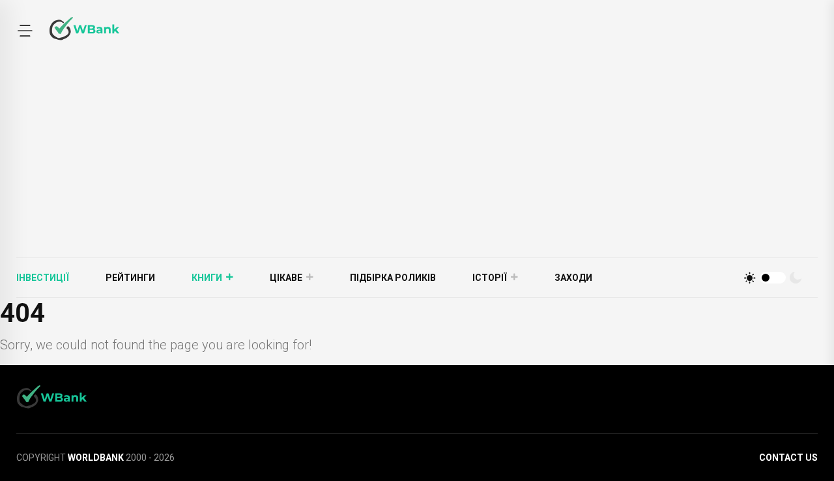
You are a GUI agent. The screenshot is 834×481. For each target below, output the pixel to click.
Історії (489, 277)
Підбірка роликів (393, 277)
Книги (207, 277)
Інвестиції (42, 277)
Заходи (573, 277)
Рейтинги (130, 277)
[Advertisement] (417, 159)
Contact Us (788, 457)
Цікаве (286, 277)
